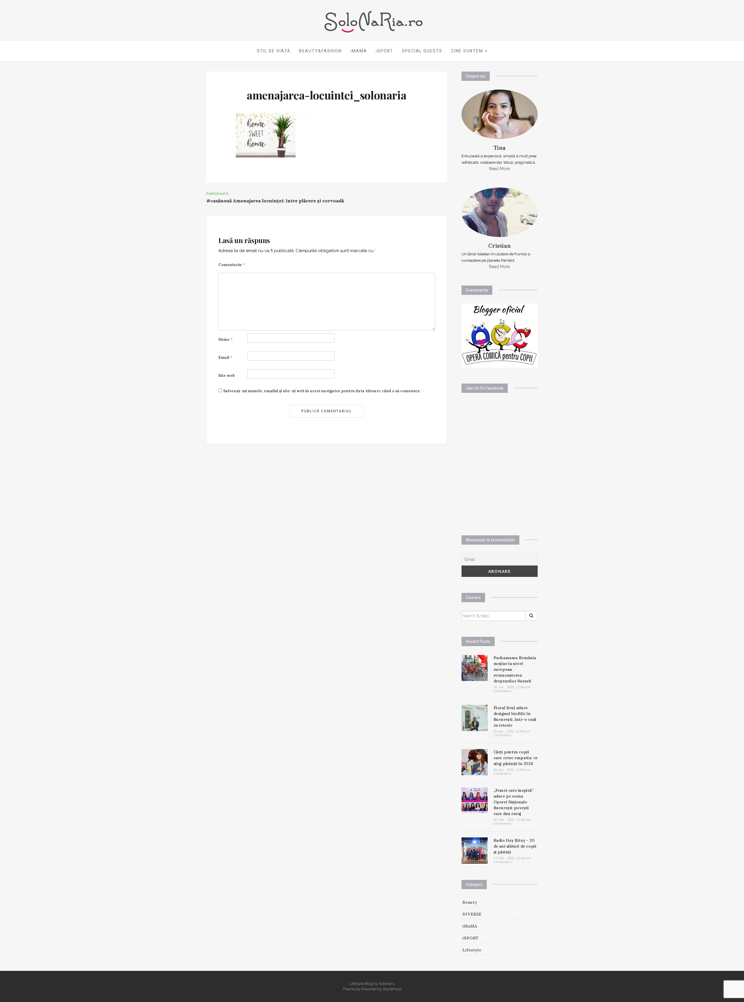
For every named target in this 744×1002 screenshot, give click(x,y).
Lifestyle (471, 950)
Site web (226, 375)
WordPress (391, 989)
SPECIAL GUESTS (422, 51)
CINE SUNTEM (467, 51)
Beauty (469, 902)
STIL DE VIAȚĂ (273, 51)
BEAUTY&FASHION (320, 51)
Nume (225, 339)
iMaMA (469, 926)
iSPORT (384, 51)
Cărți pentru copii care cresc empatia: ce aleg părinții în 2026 (515, 757)
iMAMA (358, 51)
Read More (499, 168)
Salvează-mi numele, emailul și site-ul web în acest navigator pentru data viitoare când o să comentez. (321, 390)
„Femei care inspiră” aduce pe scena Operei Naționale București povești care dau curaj (513, 802)
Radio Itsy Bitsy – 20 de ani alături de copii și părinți (514, 846)
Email (225, 357)
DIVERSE (471, 914)
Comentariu (231, 264)
